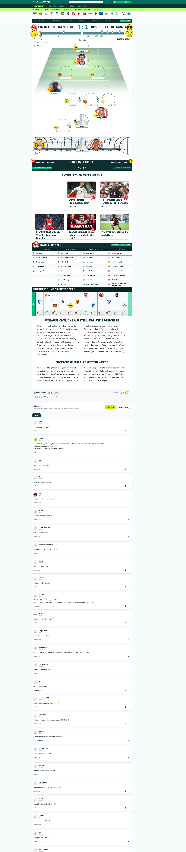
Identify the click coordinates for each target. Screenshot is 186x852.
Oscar (90, 275)
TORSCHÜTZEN (55, 9)
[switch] (127, 392)
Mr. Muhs (41, 614)
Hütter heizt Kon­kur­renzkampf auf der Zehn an (114, 203)
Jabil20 (41, 765)
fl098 (40, 494)
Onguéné (68, 150)
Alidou (110, 150)
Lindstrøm (62, 131)
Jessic (117, 253)
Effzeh (40, 510)
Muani (82, 126)
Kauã (40, 266)
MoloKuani (42, 647)
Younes (118, 275)
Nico (40, 422)
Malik (117, 280)
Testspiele (82, 6)
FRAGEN (107, 21)
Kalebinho (42, 816)
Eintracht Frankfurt (43, 168)
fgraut (41, 731)
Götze (101, 119)
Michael (41, 257)
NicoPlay (41, 799)
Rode (91, 105)
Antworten (37, 431)
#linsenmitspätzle (45, 544)
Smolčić (82, 150)
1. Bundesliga (39, 6)
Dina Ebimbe (55, 93)
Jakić (82, 66)
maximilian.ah (44, 527)
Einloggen (110, 407)
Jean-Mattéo (119, 271)
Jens (39, 253)
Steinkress (42, 782)
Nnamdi (66, 266)
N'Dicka (98, 78)
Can (89, 257)
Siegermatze (43, 631)
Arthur (65, 275)
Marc (40, 832)
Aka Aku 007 (43, 664)
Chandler (96, 150)
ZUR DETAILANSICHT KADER (121, 245)
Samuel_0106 (43, 698)
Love (90, 280)
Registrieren (123, 407)
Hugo (90, 262)
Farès (90, 266)
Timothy (67, 257)
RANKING (66, 9)
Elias (64, 253)
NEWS (70, 21)
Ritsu (116, 257)
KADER (81, 21)
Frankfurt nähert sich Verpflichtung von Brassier (48, 235)
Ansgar (117, 262)
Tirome (41, 595)
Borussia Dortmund (123, 168)
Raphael (92, 284)
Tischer (41, 561)
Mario (90, 253)
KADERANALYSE (57, 21)
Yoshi (40, 439)
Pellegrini (108, 105)
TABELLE (45, 9)
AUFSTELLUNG (40, 21)
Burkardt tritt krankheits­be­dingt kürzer (79, 203)
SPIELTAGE (36, 9)
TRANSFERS (97, 9)
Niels (66, 271)
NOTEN (71, 6)
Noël (90, 271)
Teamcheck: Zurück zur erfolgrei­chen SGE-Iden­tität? (82, 235)
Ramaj (40, 150)
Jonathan (118, 266)
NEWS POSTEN (125, 20)
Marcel (41, 460)
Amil (40, 271)
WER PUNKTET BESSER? (56, 6)
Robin (64, 262)
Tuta (65, 78)
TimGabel (42, 715)
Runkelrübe (43, 748)
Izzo (39, 681)
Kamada (73, 105)
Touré (54, 150)
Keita (65, 280)
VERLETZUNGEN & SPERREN (82, 9)
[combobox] (40, 39)
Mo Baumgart (43, 849)
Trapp (82, 51)
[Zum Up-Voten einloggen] (128, 430)
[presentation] (34, 304)
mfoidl (41, 578)
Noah (40, 262)
